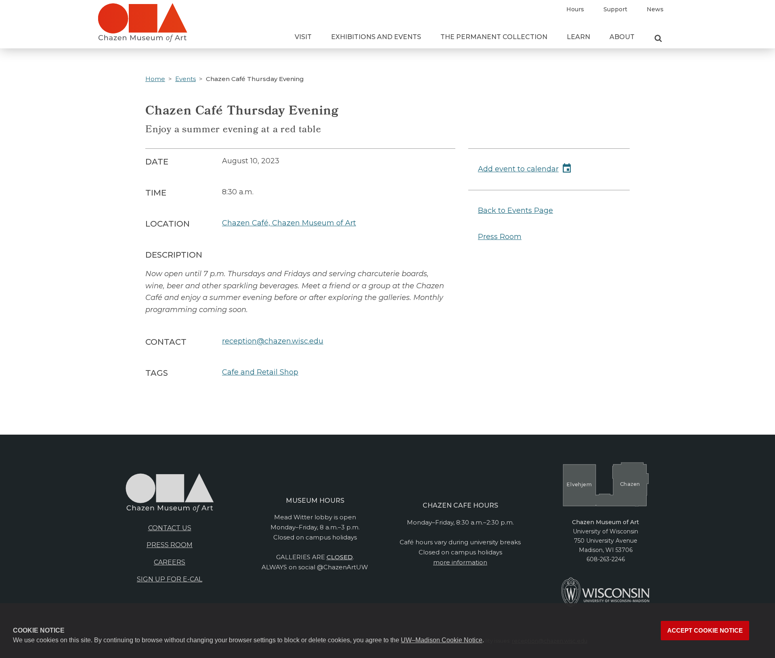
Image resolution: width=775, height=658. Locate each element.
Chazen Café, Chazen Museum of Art (289, 223)
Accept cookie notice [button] (705, 630)
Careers (169, 562)
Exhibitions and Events (376, 37)
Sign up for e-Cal (169, 579)
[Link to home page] (142, 25)
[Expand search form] (658, 39)
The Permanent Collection (493, 37)
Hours (575, 9)
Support (615, 9)
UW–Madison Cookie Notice (441, 640)
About (622, 37)
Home (155, 79)
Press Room (500, 236)
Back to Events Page (515, 210)
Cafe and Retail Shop (260, 372)
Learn (578, 37)
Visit (303, 37)
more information (460, 562)
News (655, 9)
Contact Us (169, 528)
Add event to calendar (518, 168)
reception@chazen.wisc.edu (272, 341)
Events (185, 79)
